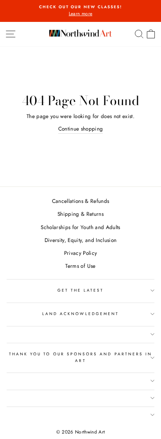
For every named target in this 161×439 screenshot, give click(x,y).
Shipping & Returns (80, 214)
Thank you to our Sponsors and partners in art (80, 357)
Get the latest (80, 290)
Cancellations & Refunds (80, 201)
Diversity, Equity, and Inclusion (81, 240)
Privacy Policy (80, 253)
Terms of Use (80, 266)
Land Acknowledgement (80, 314)
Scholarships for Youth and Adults (80, 227)
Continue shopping (80, 129)
